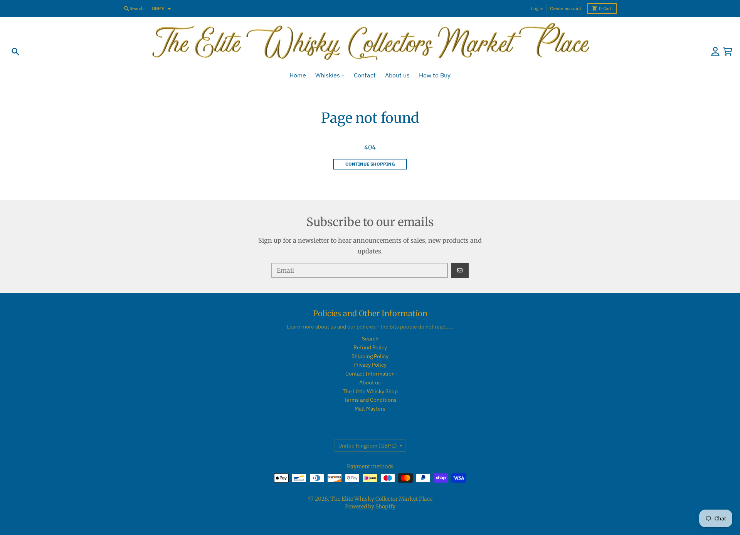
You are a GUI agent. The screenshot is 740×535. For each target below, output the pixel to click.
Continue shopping (370, 164)
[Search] (15, 51)
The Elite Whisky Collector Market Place (381, 498)
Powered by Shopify (370, 506)
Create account (565, 8)
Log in (537, 8)
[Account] (715, 51)
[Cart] (727, 51)
